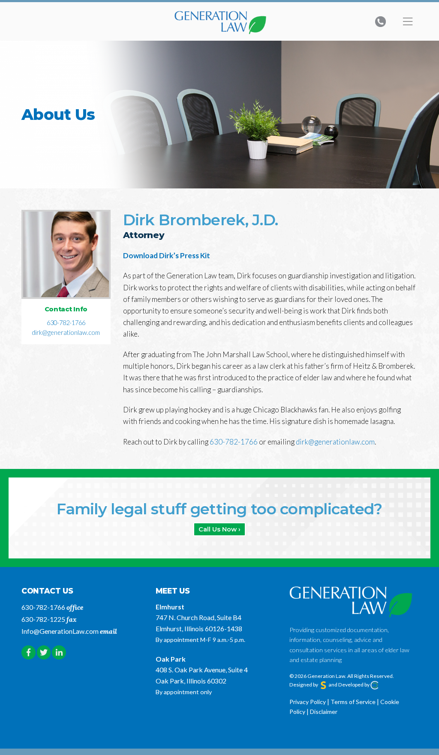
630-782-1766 (66, 322)
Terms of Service (353, 701)
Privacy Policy (307, 701)
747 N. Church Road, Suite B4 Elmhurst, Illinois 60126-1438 (199, 622)
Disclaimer (323, 711)
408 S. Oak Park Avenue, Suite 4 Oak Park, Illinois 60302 (202, 674)
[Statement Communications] (323, 684)
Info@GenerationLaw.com (60, 631)
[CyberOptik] (374, 684)
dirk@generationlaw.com (66, 332)
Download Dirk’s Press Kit (166, 255)
